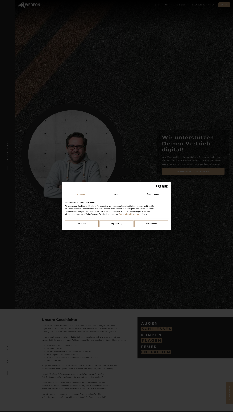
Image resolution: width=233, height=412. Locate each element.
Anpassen (115, 224)
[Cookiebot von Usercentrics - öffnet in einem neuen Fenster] (157, 186)
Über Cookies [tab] (153, 194)
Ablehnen (82, 224)
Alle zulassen (151, 224)
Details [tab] (117, 194)
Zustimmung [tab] (80, 194)
